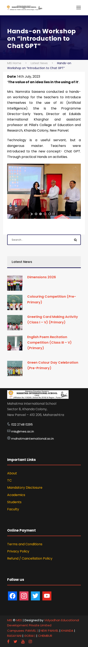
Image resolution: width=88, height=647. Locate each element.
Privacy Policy (18, 551)
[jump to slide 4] (49, 214)
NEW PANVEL (50, 630)
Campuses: (16, 630)
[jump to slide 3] (45, 214)
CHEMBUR (45, 636)
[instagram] (30, 641)
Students (14, 502)
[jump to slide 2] (40, 214)
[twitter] (15, 641)
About (12, 473)
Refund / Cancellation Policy (29, 558)
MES (19, 620)
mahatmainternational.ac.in (32, 438)
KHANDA (67, 630)
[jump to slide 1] (36, 214)
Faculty (13, 509)
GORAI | (29, 636)
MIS (9, 620)
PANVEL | (31, 630)
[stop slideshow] (53, 214)
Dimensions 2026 (41, 277)
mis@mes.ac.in (22, 431)
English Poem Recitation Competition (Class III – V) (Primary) (49, 342)
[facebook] (8, 641)
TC (9, 480)
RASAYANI (14, 636)
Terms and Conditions (24, 544)
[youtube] (23, 641)
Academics (16, 495)
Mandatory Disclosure (24, 487)
